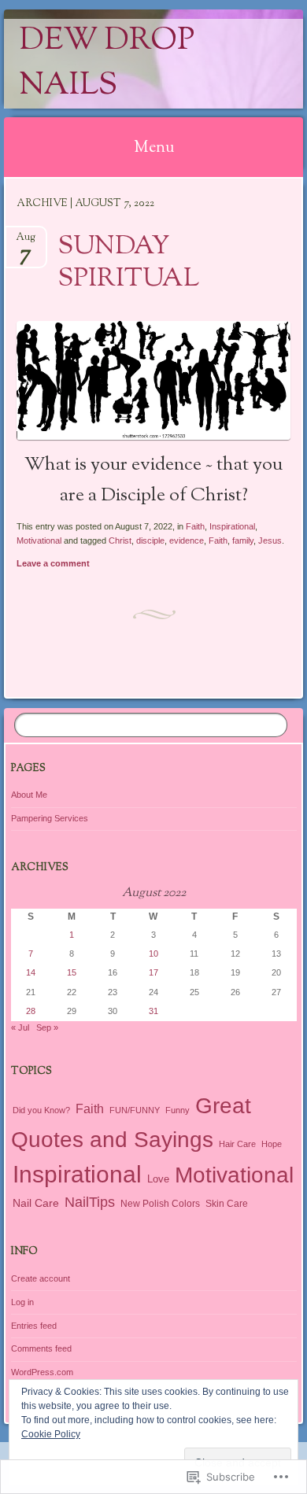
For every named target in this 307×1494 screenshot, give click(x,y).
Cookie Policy (50, 1434)
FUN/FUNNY (134, 1110)
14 (30, 972)
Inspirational (232, 526)
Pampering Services (49, 818)
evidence (186, 540)
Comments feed (41, 1348)
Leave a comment (53, 563)
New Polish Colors (160, 1203)
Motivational (39, 540)
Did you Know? (41, 1110)
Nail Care (36, 1203)
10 (153, 953)
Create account (40, 1278)
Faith (195, 526)
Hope (271, 1144)
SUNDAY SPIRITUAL (128, 263)
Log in (22, 1302)
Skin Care (226, 1203)
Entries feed (34, 1325)
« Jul (20, 1027)
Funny (177, 1110)
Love (158, 1179)
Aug (25, 242)
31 (153, 1011)
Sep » (47, 1027)
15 (71, 972)
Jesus (270, 540)
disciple (150, 540)
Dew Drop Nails (107, 64)
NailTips (90, 1202)
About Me (29, 794)
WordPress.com (42, 1372)
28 (30, 1011)
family (242, 540)
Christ (120, 540)
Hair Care (237, 1144)
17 (153, 972)
